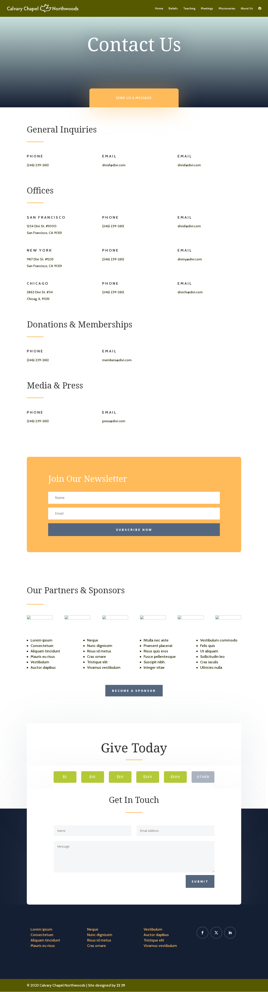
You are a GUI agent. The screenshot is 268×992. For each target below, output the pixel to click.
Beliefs (173, 8)
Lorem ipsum (41, 929)
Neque (92, 929)
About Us (247, 8)
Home (159, 8)
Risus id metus (99, 940)
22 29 (120, 985)
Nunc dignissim (99, 934)
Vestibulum (153, 929)
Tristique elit (154, 940)
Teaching (189, 8)
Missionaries (227, 8)
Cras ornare (96, 945)
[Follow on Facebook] (202, 933)
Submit (200, 881)
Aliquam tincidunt (45, 940)
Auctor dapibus (156, 934)
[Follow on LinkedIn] (230, 933)
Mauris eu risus (43, 945)
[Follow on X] (216, 933)
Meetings (207, 8)
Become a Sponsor (134, 690)
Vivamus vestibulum (160, 945)
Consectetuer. (42, 934)
